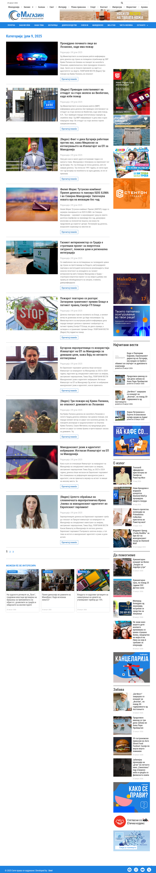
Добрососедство (69, 25)
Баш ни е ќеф (24, 25)
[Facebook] (129, 870)
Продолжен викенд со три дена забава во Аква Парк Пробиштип (137, 379)
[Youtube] (143, 870)
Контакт (104, 7)
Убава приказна (78, 7)
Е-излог (119, 463)
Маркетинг (131, 7)
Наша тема (39, 25)
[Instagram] (136, 870)
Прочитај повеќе (69, 79)
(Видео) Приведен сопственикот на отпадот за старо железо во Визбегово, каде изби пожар (84, 93)
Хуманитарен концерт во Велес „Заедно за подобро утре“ (141, 563)
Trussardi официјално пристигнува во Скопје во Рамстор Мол (140, 472)
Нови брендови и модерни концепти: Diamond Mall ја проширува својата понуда (140, 494)
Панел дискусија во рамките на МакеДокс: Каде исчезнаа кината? (56, 597)
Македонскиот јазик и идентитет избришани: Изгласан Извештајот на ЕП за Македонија (84, 450)
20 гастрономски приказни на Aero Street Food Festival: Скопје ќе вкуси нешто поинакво (141, 744)
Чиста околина (126, 25)
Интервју (62, 7)
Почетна (11, 25)
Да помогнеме (124, 555)
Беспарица (53, 25)
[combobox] (134, 3)
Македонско (97, 25)
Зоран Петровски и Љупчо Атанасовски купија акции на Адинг (137, 414)
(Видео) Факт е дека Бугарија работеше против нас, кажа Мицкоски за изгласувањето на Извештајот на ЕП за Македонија (84, 144)
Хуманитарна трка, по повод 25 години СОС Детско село (141, 584)
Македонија (13, 7)
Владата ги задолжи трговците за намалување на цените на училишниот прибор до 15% (92, 597)
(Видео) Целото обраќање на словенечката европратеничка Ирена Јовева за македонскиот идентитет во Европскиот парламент (83, 502)
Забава (118, 689)
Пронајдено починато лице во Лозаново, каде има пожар (78, 45)
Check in (84, 25)
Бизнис (27, 7)
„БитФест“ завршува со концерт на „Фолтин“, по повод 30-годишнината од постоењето (131, 396)
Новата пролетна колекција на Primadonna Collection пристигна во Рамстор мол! (141, 515)
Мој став (111, 25)
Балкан (41, 7)
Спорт (93, 7)
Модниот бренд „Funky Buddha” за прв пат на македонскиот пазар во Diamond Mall (141, 537)
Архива (144, 7)
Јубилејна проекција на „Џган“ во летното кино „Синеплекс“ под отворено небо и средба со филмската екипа (141, 767)
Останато (141, 25)
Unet (51, 870)
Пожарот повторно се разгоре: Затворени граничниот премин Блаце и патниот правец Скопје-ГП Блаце (84, 302)
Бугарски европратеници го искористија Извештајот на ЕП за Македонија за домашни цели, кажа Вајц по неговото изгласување (84, 353)
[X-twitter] (149, 870)
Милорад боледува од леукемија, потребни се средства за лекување (138, 607)
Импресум (117, 7)
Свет (52, 7)
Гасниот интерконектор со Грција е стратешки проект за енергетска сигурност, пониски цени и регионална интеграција (83, 247)
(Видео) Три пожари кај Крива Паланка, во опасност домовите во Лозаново (84, 402)
